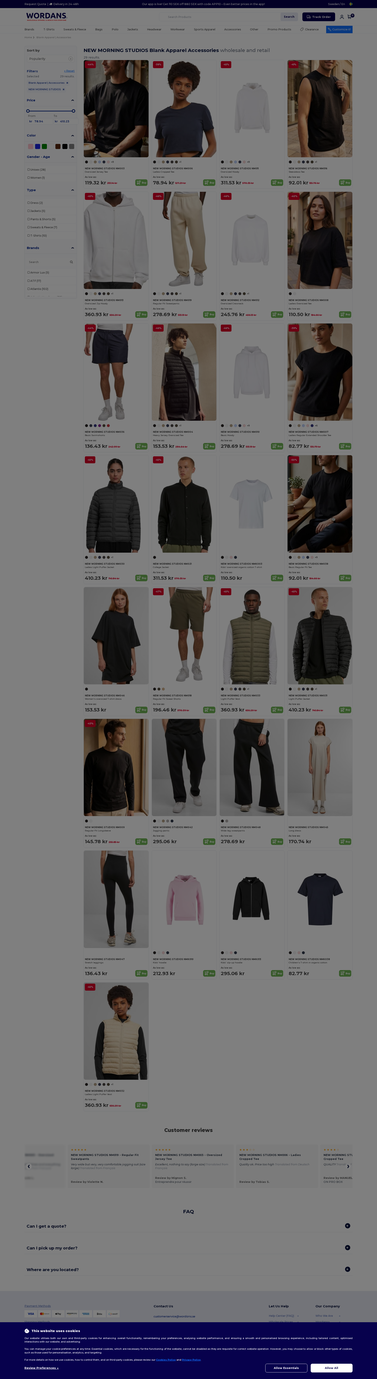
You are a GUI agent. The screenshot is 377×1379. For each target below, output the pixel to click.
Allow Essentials (286, 1368)
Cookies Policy (166, 1359)
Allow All (331, 1368)
